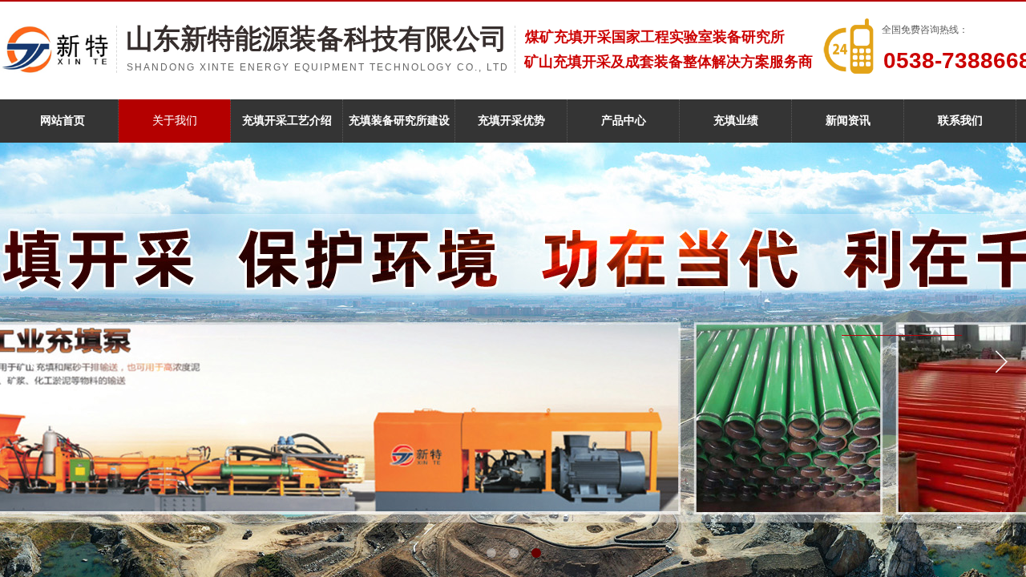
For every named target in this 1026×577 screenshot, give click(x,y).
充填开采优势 (511, 121)
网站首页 (62, 121)
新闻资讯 (848, 121)
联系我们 (960, 121)
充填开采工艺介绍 (287, 121)
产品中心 (623, 121)
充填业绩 (735, 121)
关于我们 (174, 121)
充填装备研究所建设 (399, 121)
